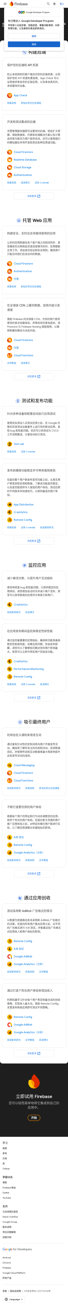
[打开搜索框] (48, 4)
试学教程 (11, 363)
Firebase (7, 1267)
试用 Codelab (42, 182)
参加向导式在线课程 (31, 103)
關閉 (34, 36)
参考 (5, 1153)
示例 (5, 1158)
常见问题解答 (9, 1232)
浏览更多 (34, 196)
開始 (34, 44)
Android (7, 1257)
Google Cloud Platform (14, 1272)
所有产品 (7, 1278)
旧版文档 (7, 1237)
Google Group (10, 1221)
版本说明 (7, 1227)
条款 (5, 1291)
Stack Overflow (10, 1216)
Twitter (6, 1192)
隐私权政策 (15, 1291)
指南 (5, 1148)
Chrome (7, 1262)
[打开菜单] (5, 4)
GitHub (6, 1168)
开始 (34, 1118)
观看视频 (11, 103)
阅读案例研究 (46, 527)
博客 (5, 1182)
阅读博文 (25, 182)
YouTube (7, 1197)
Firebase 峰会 (9, 1187)
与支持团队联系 (10, 1211)
